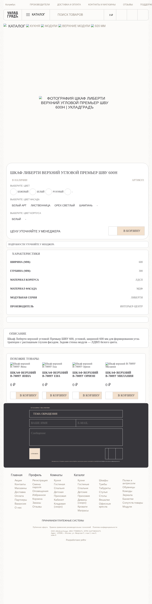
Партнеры (21, 499)
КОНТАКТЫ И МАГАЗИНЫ (102, 4)
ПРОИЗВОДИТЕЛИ (40, 4)
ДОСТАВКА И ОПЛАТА (69, 4)
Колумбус (10, 4)
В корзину (131, 230)
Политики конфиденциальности (113, 461)
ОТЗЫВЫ (128, 4)
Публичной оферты (101, 461)
